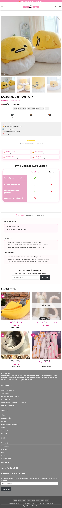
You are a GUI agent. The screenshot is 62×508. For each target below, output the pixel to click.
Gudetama (36, 13)
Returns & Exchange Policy (10, 396)
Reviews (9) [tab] (29, 215)
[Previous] (4, 46)
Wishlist (4, 449)
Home (25, 13)
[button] (2, 6)
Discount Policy (6, 418)
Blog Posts (4, 433)
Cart (2, 452)
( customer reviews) (14, 100)
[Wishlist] (56, 6)
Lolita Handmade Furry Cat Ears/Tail (46, 323)
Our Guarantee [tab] (40, 215)
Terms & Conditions (7, 390)
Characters (30, 13)
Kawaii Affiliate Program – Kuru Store (13, 402)
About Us (4, 415)
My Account (5, 446)
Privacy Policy (5, 399)
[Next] (57, 46)
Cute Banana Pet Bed (16, 323)
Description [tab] (20, 215)
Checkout (4, 455)
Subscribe (45, 277)
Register (4, 421)
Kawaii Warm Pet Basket (16, 362)
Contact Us (4, 430)
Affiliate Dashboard (7, 405)
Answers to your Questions (10, 424)
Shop (3, 427)
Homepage (4, 443)
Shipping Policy (6, 393)
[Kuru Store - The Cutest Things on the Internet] (31, 6)
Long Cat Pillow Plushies (46, 362)
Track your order (6, 458)
